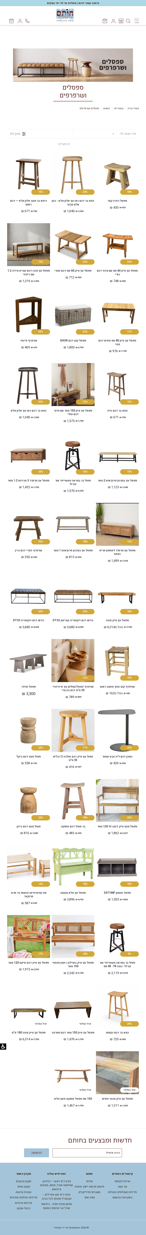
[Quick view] (100, 158)
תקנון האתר (23, 1187)
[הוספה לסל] (100, 166)
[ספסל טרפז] (28, 660)
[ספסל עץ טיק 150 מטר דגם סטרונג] (72, 1006)
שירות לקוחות (122, 1181)
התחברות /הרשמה (122, 1197)
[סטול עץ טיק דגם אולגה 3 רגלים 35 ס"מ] (72, 730)
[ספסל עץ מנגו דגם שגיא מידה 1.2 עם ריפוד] (28, 244)
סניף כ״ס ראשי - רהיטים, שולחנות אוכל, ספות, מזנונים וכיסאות (56, 1185)
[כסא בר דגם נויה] (117, 384)
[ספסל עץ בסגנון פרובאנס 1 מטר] (72, 524)
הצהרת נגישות (24, 1192)
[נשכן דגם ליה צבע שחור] (117, 730)
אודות (89, 1181)
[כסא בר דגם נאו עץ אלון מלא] (28, 384)
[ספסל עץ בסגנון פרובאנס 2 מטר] (117, 454)
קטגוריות (119, 108)
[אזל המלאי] (56, 997)
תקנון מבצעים (23, 1181)
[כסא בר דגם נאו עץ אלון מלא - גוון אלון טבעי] (72, 174)
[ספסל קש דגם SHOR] (72, 314)
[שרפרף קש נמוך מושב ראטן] (117, 660)
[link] (121, 20)
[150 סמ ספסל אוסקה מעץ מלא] (72, 1072)
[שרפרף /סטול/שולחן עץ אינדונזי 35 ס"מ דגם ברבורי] (72, 660)
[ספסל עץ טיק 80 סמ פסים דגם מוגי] (117, 314)
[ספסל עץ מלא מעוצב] (72, 866)
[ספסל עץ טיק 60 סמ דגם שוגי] (72, 244)
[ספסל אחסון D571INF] (117, 866)
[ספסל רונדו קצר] (117, 174)
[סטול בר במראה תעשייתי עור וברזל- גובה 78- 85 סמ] (117, 936)
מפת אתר (89, 1197)
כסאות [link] (106, 108)
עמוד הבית (133, 108)
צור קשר (122, 1187)
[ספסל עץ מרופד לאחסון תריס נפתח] (117, 524)
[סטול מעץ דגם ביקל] (28, 730)
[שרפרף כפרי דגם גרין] (28, 524)
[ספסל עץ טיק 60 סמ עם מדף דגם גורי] (117, 244)
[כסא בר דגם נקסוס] (117, 1006)
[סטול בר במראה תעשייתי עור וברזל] (72, 454)
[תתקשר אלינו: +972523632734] (28, 21)
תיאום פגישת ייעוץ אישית (89, 1187)
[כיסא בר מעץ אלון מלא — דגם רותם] (28, 174)
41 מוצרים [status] (64, 144)
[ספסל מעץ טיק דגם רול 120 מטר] (117, 800)
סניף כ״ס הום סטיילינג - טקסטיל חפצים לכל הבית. (57, 1197)
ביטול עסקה (23, 1208)
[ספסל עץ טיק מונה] (117, 594)
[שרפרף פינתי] (28, 314)
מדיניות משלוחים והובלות (122, 1192)
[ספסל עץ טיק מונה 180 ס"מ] (28, 1006)
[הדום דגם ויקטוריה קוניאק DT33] (72, 594)
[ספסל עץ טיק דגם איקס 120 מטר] (28, 936)
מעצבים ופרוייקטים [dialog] (89, 1192)
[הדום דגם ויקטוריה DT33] (28, 594)
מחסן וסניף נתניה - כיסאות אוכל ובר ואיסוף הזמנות (56, 1206)
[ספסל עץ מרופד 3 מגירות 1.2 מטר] (28, 454)
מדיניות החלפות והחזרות (23, 1197)
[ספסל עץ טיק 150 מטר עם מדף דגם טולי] (72, 384)
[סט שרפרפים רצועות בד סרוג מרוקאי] (28, 866)
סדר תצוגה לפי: (127, 134)
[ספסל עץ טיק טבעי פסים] (117, 1072)
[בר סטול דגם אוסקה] (72, 800)
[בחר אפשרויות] (100, 585)
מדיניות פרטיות (23, 1203)
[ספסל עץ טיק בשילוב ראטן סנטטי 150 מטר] (72, 936)
